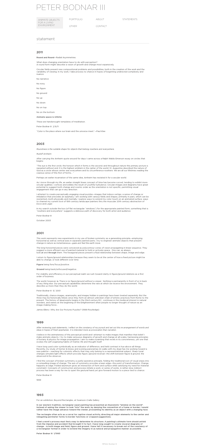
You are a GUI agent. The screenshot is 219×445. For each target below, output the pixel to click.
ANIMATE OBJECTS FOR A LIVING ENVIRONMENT (49, 22)
